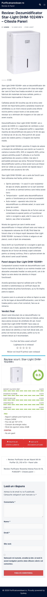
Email (7, 533)
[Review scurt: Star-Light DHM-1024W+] (16, 375)
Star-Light (29, 27)
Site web (7, 544)
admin (6, 27)
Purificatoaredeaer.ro (13, 3)
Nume (7, 521)
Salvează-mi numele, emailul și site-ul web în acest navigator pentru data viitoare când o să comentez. (23, 561)
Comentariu (9, 502)
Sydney (23, 593)
